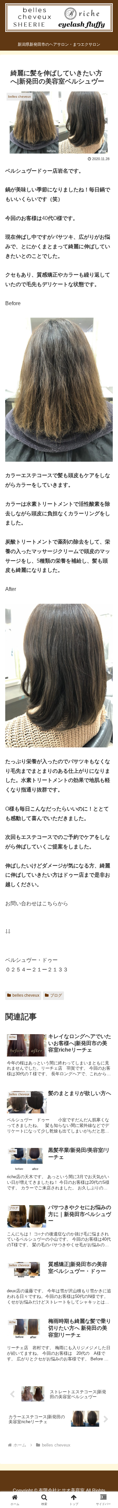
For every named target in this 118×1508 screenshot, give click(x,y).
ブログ (56, 995)
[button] (105, 1059)
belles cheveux (25, 995)
